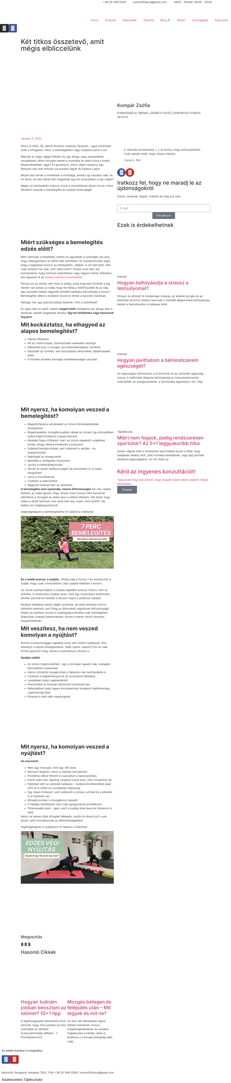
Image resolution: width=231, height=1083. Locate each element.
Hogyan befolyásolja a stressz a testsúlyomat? (152, 285)
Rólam (181, 20)
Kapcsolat (221, 20)
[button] (22, 944)
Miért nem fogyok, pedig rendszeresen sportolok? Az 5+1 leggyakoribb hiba (160, 440)
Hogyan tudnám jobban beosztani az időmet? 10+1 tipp (43, 1007)
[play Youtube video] (67, 542)
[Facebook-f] (6, 1059)
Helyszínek (130, 20)
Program (110, 20)
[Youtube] (130, 172)
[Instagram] (4, 28)
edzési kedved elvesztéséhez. (64, 277)
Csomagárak (200, 20)
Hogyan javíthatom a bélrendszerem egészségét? (157, 363)
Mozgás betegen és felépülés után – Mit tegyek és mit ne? (89, 1007)
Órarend (148, 20)
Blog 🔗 (165, 20)
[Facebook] (12, 28)
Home (94, 20)
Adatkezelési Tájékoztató (22, 1080)
